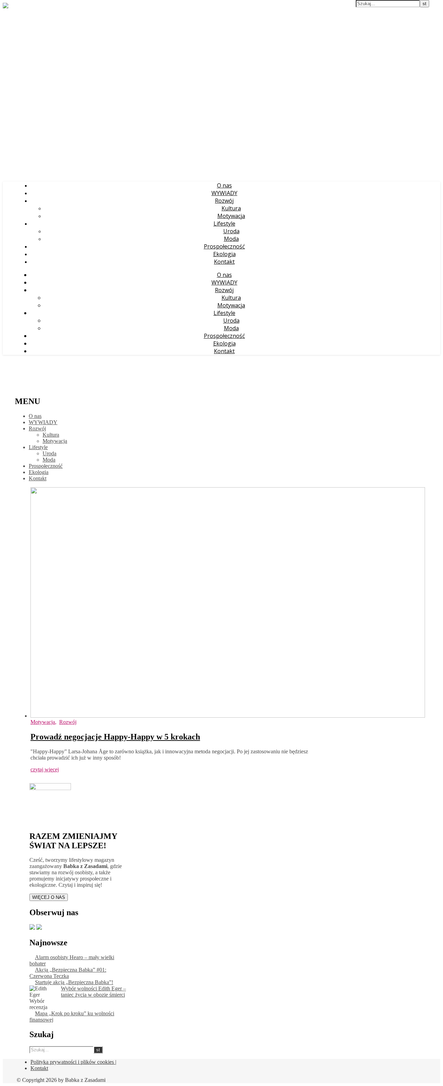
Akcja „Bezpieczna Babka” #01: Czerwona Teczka (67, 973)
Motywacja (231, 216)
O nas (224, 185)
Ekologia (224, 254)
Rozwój (224, 200)
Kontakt (224, 261)
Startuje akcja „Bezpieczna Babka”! (74, 982)
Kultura (231, 208)
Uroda (231, 231)
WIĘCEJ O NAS (48, 897)
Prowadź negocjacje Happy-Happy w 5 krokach (115, 736)
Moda (231, 239)
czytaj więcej (44, 769)
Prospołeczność (224, 246)
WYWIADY (224, 193)
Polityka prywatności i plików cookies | (73, 1062)
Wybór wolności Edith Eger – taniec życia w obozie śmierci (93, 992)
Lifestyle (224, 223)
